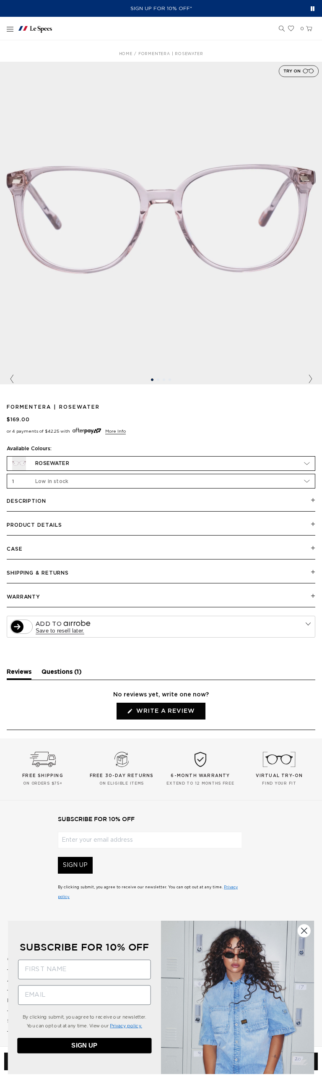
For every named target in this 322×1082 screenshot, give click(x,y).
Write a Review (169, 714)
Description (26, 501)
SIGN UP (75, 865)
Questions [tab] (62, 674)
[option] (161, 223)
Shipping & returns (38, 572)
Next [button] (310, 379)
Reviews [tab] (19, 674)
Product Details (34, 525)
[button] (282, 29)
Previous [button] (12, 379)
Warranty (23, 596)
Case (15, 549)
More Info (115, 431)
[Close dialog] (304, 931)
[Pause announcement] (312, 8)
